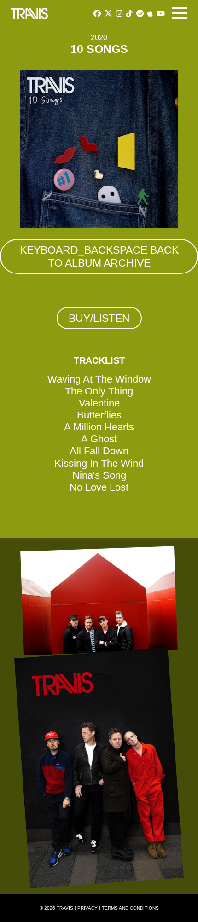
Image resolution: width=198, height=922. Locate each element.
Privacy (87, 907)
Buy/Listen (99, 318)
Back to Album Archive (99, 256)
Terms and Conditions (130, 907)
